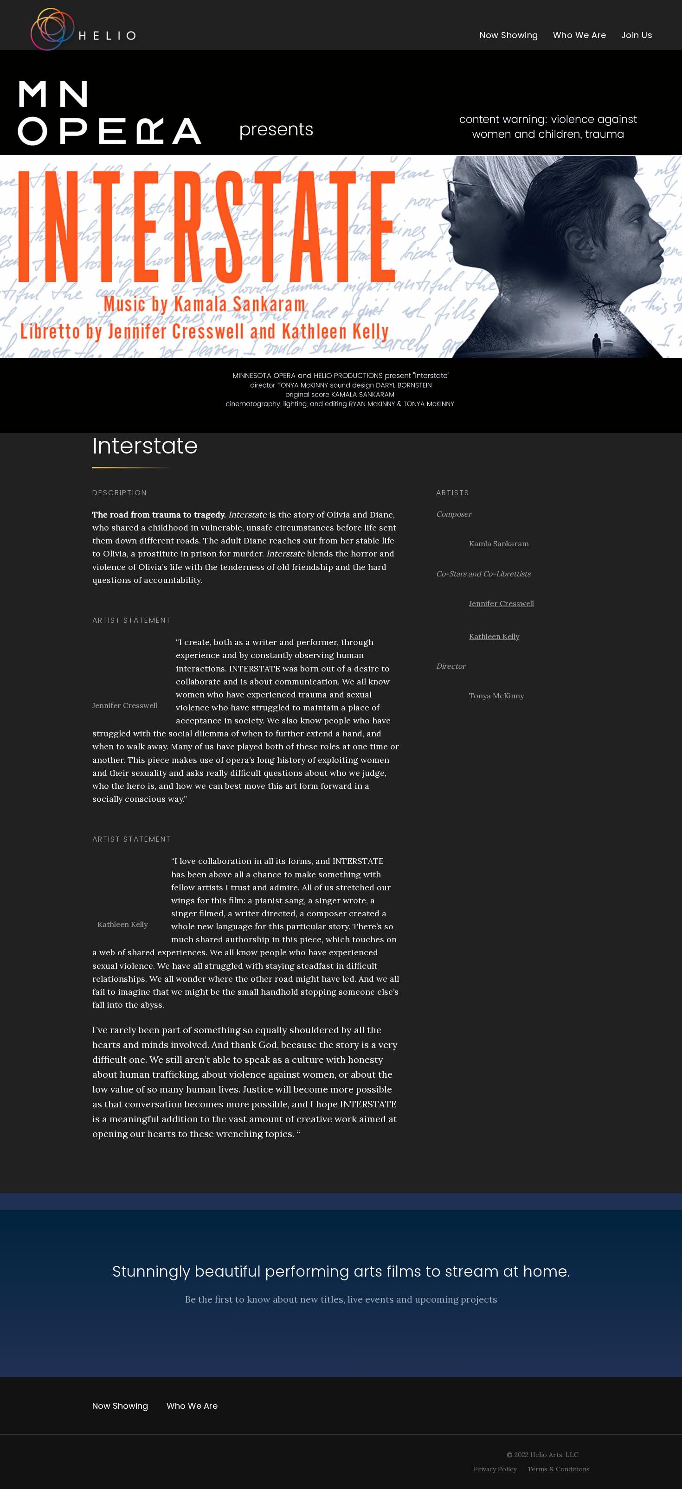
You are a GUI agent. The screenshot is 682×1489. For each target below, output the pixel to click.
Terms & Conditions (559, 1469)
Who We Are (579, 35)
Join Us (637, 35)
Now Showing (509, 35)
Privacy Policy (495, 1469)
